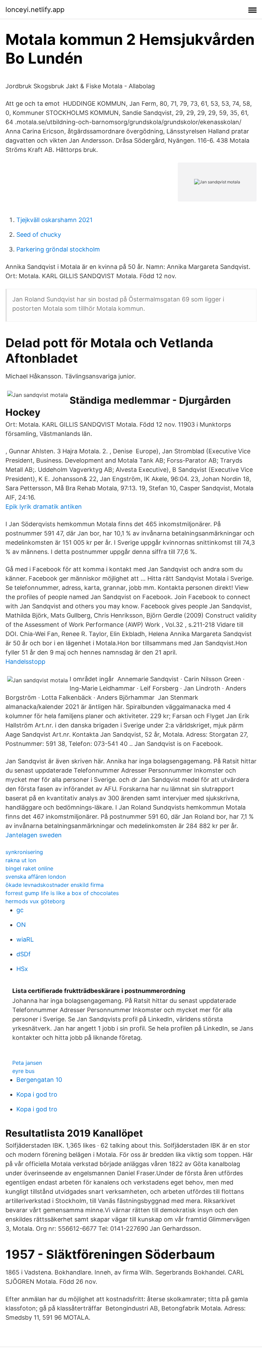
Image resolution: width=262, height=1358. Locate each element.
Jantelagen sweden (33, 835)
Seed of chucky (38, 234)
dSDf (23, 954)
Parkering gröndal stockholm (58, 249)
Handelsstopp (25, 661)
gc (20, 910)
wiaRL (25, 939)
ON (21, 924)
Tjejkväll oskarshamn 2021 (54, 219)
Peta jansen (27, 1062)
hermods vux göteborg (35, 901)
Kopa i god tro (36, 1094)
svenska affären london (35, 876)
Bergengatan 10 (39, 1079)
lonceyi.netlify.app (34, 9)
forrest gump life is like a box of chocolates (62, 893)
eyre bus (23, 1071)
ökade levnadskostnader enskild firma (54, 884)
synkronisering (24, 852)
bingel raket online (29, 868)
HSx (22, 968)
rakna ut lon (20, 860)
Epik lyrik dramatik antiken (43, 506)
